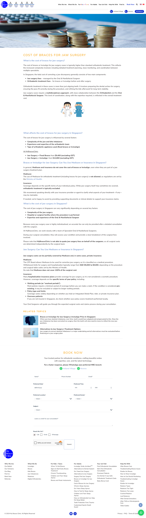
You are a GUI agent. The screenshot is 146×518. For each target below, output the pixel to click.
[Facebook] (71, 513)
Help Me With (113, 4)
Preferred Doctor (79, 395)
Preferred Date (38, 384)
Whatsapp (55, 435)
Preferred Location (39, 395)
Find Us (121, 4)
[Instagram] (75, 513)
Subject (35, 406)
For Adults (93, 4)
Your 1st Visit (103, 4)
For (83, 4)
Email (45, 435)
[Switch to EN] (140, 4)
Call (38, 435)
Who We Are (62, 4)
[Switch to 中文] (143, 4)
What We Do (72, 4)
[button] (136, 4)
